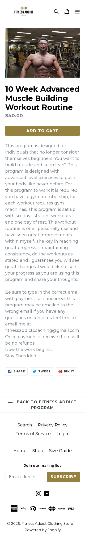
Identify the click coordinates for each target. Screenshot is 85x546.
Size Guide (60, 450)
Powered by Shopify (43, 530)
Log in (63, 433)
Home (19, 450)
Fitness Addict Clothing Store (47, 523)
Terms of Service (33, 433)
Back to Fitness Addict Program (46, 405)
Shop (37, 450)
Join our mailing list (42, 465)
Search (24, 425)
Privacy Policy (53, 425)
